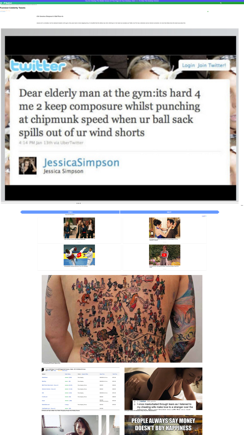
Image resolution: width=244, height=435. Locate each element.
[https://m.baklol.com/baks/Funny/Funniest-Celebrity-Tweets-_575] (207, 11)
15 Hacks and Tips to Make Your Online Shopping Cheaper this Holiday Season (61, 410)
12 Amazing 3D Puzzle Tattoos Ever (51, 363)
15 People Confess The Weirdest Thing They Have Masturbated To (140, 410)
